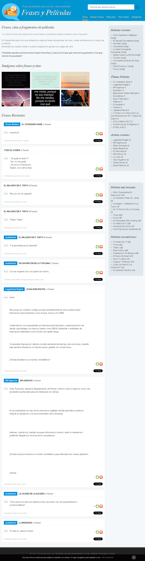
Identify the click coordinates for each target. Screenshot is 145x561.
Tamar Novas (119, 162)
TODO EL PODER (12, 150)
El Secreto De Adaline (123, 41)
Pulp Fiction (118, 250)
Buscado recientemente (74, 554)
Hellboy (117, 102)
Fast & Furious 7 (120, 66)
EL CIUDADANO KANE (32, 124)
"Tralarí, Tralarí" (16, 220)
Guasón (116, 107)
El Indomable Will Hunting (125, 221)
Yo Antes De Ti (120, 223)
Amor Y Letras (119, 259)
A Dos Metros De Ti (122, 121)
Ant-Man (117, 43)
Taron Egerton (119, 160)
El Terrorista (118, 151)
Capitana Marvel (120, 110)
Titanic (116, 247)
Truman (116, 58)
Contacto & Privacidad (99, 554)
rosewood (14, 132)
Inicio (85, 17)
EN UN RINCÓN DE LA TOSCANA (34, 263)
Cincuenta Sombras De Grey (126, 60)
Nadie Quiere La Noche (123, 55)
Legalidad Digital (14, 289)
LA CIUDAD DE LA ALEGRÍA (31, 494)
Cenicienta (118, 46)
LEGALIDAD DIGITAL (36, 289)
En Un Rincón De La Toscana (126, 209)
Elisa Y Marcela (120, 99)
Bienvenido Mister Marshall (125, 93)
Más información (107, 557)
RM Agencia (11, 380)
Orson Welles (12, 124)
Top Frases (123, 17)
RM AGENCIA (26, 380)
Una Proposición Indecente (125, 229)
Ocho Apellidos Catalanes (125, 35)
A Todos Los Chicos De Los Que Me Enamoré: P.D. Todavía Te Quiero (126, 116)
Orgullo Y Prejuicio (121, 262)
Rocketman (118, 96)
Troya (115, 215)
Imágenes (136, 17)
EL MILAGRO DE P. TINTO (16, 185)
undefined (10, 237)
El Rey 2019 (118, 127)
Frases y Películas (46, 12)
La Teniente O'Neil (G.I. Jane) (126, 198)
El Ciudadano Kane (121, 82)
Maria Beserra (119, 148)
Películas (110, 17)
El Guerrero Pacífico (122, 270)
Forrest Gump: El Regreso (125, 124)
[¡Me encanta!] (97, 133)
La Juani (117, 157)
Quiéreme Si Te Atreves (123, 253)
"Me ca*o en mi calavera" (20, 194)
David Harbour (119, 165)
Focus (116, 69)
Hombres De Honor (122, 226)
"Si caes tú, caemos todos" (21, 531)
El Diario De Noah (121, 256)
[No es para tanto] (101, 133)
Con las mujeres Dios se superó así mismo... (29, 271)
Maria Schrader (120, 145)
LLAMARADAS (25, 523)
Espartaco (117, 90)
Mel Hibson (118, 154)
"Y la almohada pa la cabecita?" (23, 245)
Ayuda (86, 554)
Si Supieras (118, 104)
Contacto (111, 554)
